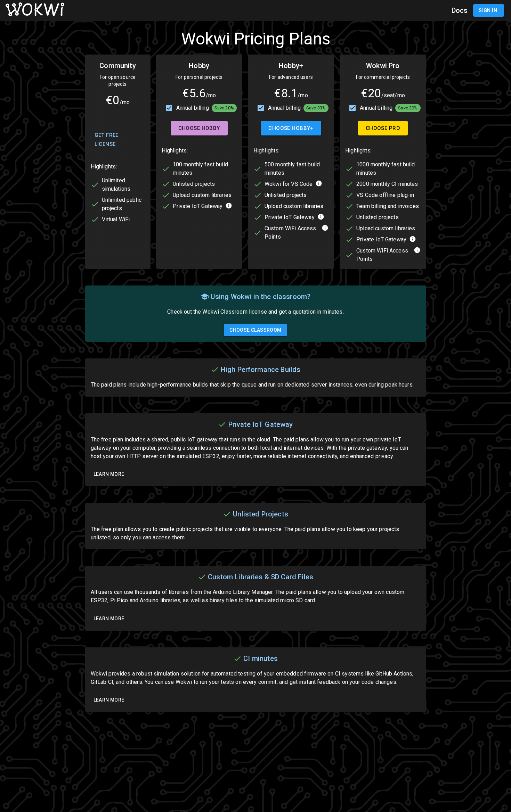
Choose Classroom (255, 330)
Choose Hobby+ (291, 128)
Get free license (107, 139)
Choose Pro (383, 128)
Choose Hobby (199, 128)
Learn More (109, 474)
